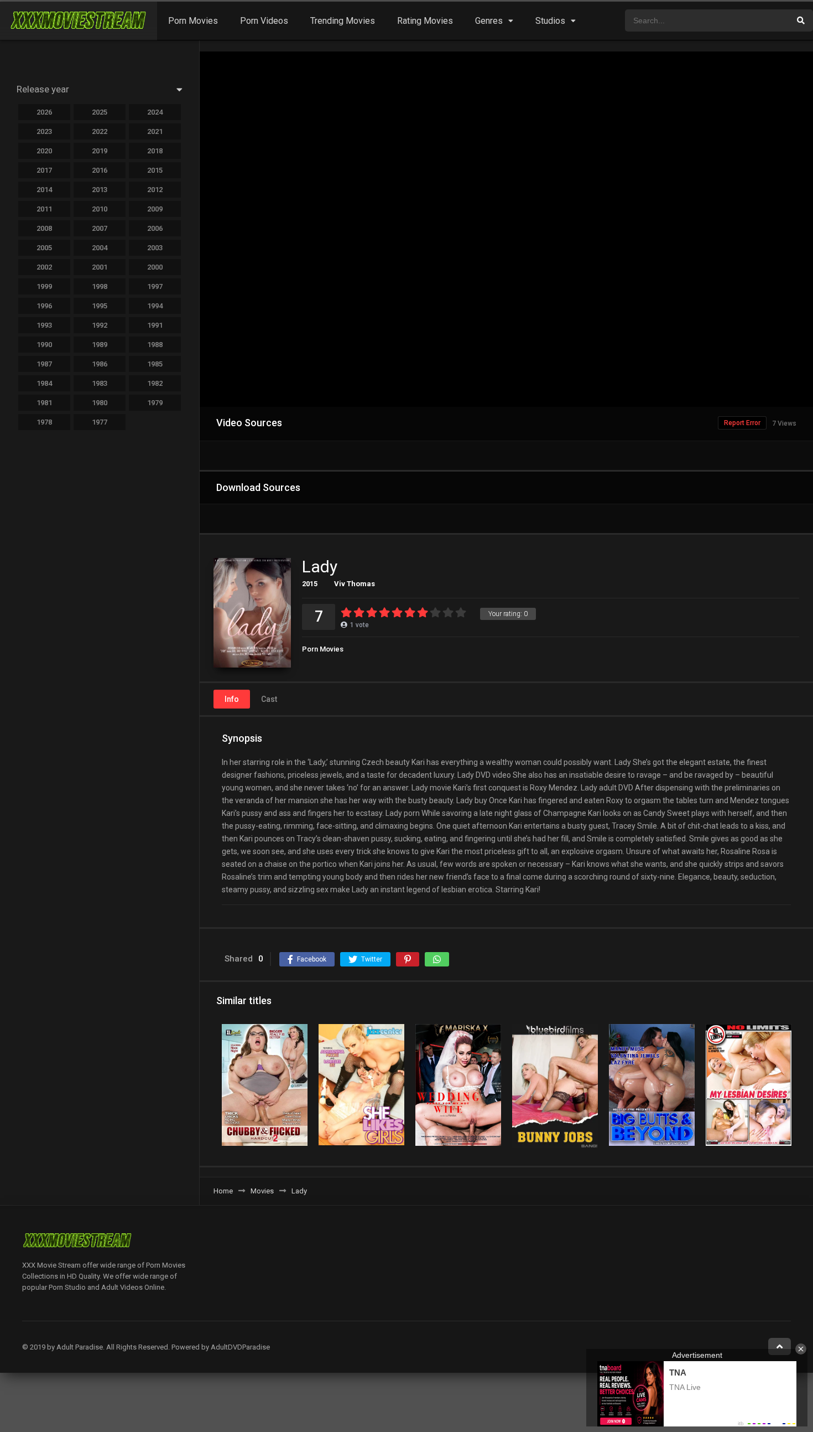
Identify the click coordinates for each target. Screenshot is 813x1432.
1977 (99, 422)
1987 (44, 364)
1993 (44, 325)
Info (232, 699)
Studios (550, 20)
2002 (44, 267)
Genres (489, 20)
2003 (155, 248)
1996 (44, 306)
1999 (44, 286)
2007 (99, 228)
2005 (44, 248)
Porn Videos (264, 20)
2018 (155, 151)
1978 (44, 422)
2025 (99, 112)
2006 (155, 228)
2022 (99, 131)
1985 (155, 364)
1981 (44, 403)
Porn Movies (193, 20)
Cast (269, 699)
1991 (155, 325)
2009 (155, 209)
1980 (99, 403)
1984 (44, 383)
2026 (44, 112)
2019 (99, 151)
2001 (99, 267)
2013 (99, 189)
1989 (99, 344)
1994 (155, 306)
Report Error (742, 423)
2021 (155, 131)
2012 (155, 189)
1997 (155, 286)
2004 (99, 248)
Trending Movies (342, 20)
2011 (44, 209)
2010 (99, 209)
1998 (99, 286)
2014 (44, 189)
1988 (155, 344)
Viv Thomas (354, 584)
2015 (309, 584)
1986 (99, 364)
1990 (44, 344)
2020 (44, 151)
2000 (155, 267)
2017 (44, 170)
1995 (99, 306)
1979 (155, 403)
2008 (44, 228)
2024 (155, 112)
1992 (99, 325)
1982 (155, 383)
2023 (44, 131)
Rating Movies (425, 20)
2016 (99, 170)
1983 (99, 383)
